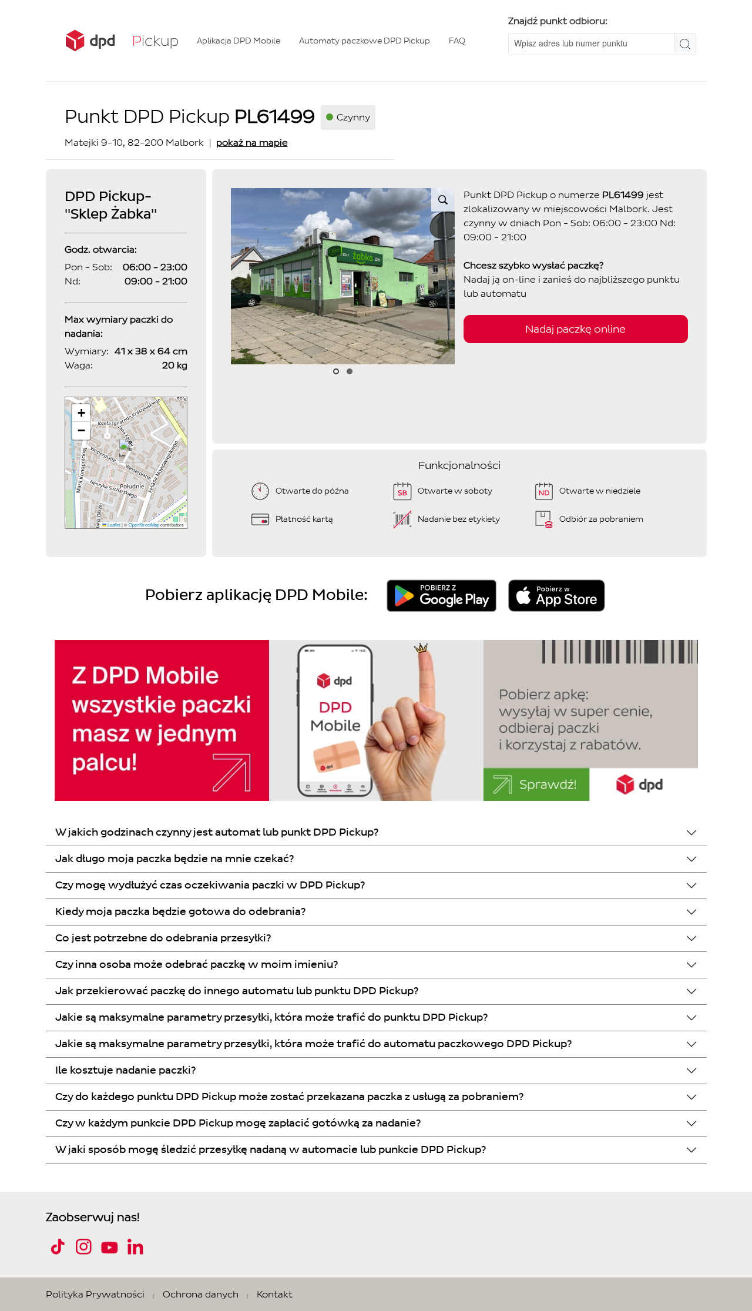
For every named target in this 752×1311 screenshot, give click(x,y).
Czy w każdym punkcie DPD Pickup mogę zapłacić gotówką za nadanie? (238, 1123)
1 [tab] (336, 371)
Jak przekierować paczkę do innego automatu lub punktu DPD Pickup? (236, 991)
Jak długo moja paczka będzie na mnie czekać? (174, 859)
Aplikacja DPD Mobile (238, 41)
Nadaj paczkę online (575, 329)
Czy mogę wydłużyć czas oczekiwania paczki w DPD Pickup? (210, 885)
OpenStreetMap (144, 524)
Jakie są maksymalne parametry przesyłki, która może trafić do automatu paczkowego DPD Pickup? (313, 1044)
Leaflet (113, 524)
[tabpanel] (343, 276)
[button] (126, 451)
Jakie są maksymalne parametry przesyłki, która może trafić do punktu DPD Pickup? (271, 1017)
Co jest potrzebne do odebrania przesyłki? (163, 938)
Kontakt (275, 1294)
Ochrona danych (201, 1294)
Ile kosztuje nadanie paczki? (125, 1070)
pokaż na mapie (252, 142)
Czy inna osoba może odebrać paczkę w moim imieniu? (196, 964)
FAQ (457, 41)
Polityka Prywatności (95, 1294)
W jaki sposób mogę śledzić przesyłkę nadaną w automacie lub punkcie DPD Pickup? (270, 1149)
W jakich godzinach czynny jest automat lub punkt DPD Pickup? (216, 832)
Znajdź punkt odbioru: (557, 21)
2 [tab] (350, 371)
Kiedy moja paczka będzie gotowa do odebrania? (180, 911)
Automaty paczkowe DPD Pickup (364, 41)
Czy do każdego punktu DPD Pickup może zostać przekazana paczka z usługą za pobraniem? (289, 1097)
